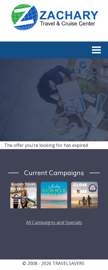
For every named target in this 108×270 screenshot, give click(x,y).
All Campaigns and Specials (54, 222)
